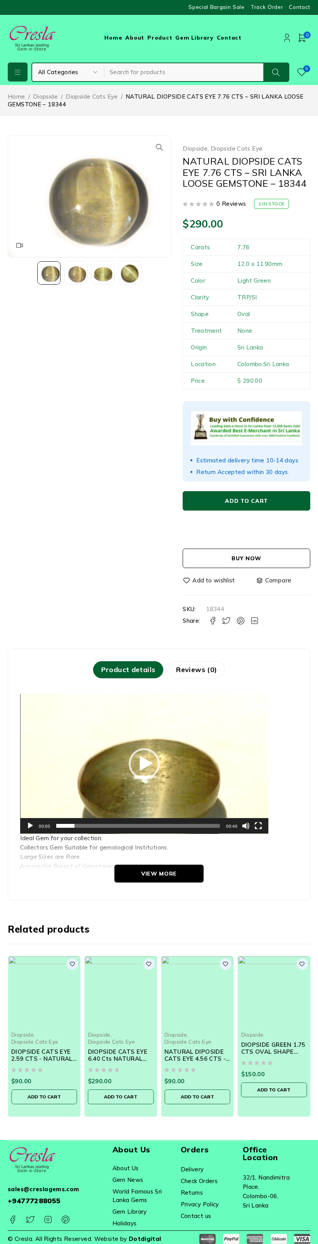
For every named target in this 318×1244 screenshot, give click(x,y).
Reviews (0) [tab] (196, 669)
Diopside (45, 96)
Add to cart (246, 500)
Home (113, 37)
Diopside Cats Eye (92, 96)
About (134, 37)
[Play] (30, 826)
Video (19, 245)
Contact (299, 7)
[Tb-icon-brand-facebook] (12, 1220)
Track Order (267, 7)
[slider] (138, 826)
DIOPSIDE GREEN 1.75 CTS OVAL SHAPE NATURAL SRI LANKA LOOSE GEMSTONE (273, 1055)
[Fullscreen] (258, 826)
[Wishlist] (209, 580)
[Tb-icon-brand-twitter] (30, 1220)
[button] (159, 147)
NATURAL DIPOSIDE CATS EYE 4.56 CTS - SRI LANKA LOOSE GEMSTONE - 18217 (195, 1062)
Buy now (246, 558)
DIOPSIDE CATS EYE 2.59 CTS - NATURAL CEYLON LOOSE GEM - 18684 (43, 1062)
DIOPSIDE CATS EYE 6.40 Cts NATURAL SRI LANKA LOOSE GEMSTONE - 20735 (117, 1062)
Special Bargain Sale (216, 7)
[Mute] (246, 826)
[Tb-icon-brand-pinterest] (65, 1220)
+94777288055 (34, 1200)
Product (159, 37)
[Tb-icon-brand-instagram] (48, 1220)
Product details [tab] (128, 669)
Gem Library (194, 37)
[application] (144, 764)
